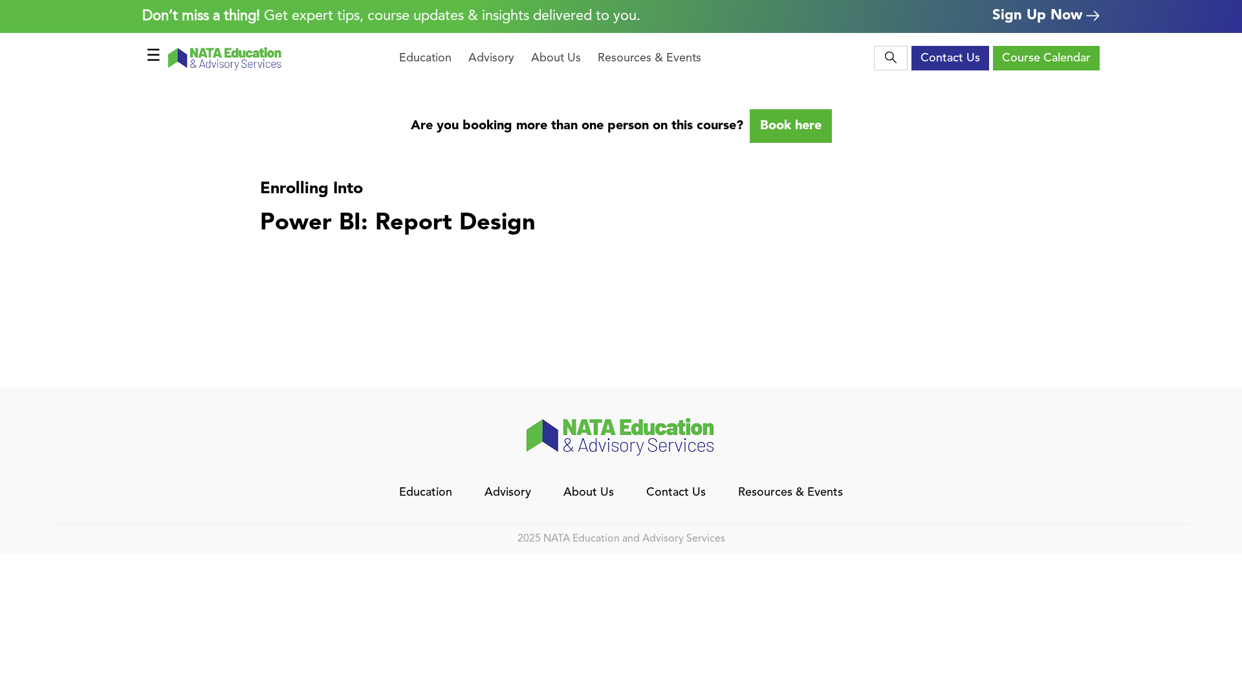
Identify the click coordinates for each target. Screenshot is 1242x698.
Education (425, 58)
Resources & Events (649, 58)
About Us (556, 58)
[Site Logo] (225, 58)
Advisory (491, 58)
